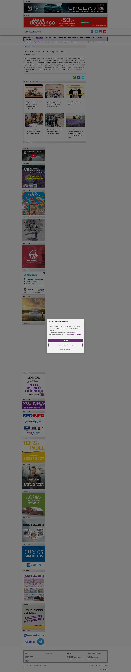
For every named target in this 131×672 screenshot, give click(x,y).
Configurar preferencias (65, 345)
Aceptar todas (65, 340)
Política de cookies (75, 334)
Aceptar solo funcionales (65, 349)
